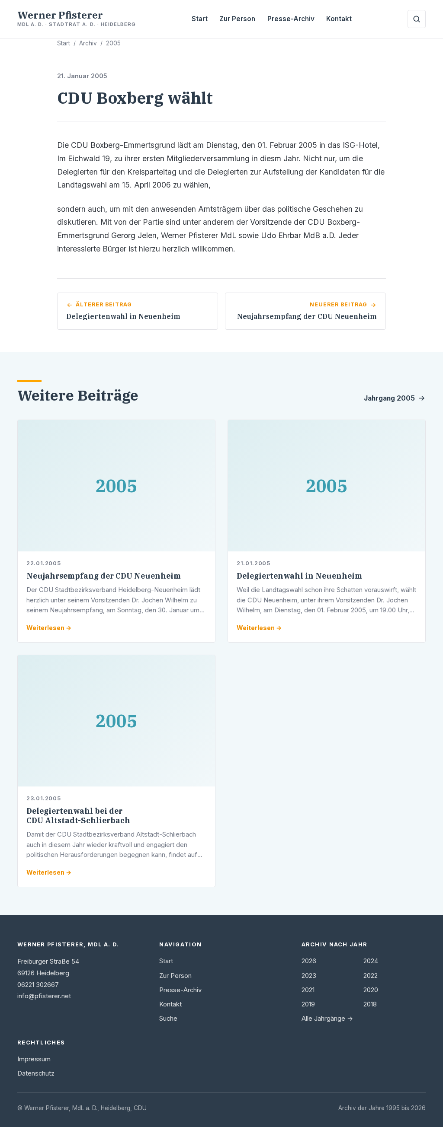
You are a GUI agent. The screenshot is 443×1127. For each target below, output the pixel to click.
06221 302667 (38, 985)
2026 (309, 961)
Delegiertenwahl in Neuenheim (299, 576)
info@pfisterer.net (44, 996)
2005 (113, 43)
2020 (370, 990)
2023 (309, 976)
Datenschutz (36, 1073)
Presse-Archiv (291, 19)
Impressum (34, 1059)
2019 (308, 1004)
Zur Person (237, 19)
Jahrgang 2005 (389, 398)
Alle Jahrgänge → (327, 1018)
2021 (308, 990)
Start (200, 19)
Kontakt (339, 19)
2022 (370, 976)
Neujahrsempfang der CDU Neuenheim (103, 576)
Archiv (88, 43)
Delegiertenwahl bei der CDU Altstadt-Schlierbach (78, 815)
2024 (370, 961)
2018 (370, 1004)
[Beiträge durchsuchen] (417, 19)
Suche (168, 1018)
